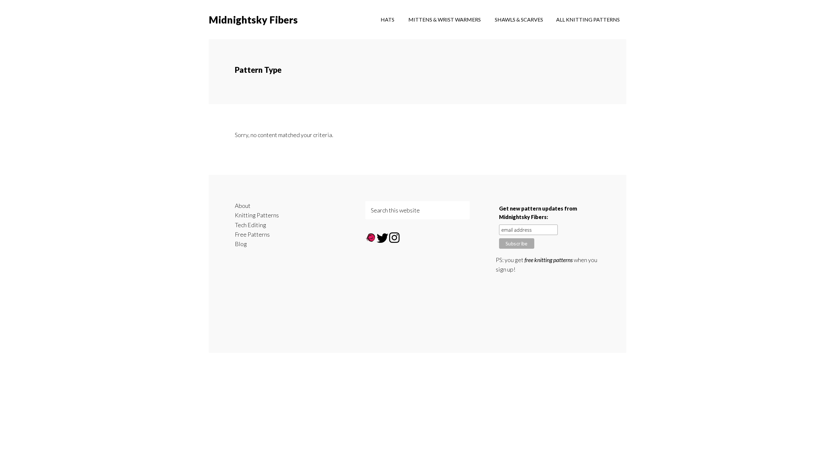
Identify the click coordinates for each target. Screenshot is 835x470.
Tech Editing (250, 224)
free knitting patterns (548, 259)
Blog (241, 243)
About (242, 205)
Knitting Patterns (257, 215)
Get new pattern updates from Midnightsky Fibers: (538, 212)
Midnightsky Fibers (253, 19)
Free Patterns (252, 234)
